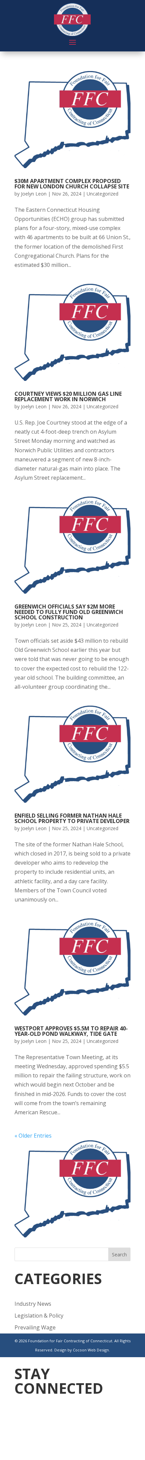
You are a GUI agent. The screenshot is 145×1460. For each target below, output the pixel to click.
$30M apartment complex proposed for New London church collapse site (71, 183)
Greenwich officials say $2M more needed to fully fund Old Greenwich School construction (68, 612)
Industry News (32, 1303)
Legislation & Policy (38, 1315)
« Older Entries (33, 1135)
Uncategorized (102, 193)
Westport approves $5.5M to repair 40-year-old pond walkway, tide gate (71, 1031)
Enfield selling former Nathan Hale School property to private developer (71, 818)
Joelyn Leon (34, 193)
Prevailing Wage (35, 1327)
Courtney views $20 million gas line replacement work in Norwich (68, 396)
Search (119, 1254)
